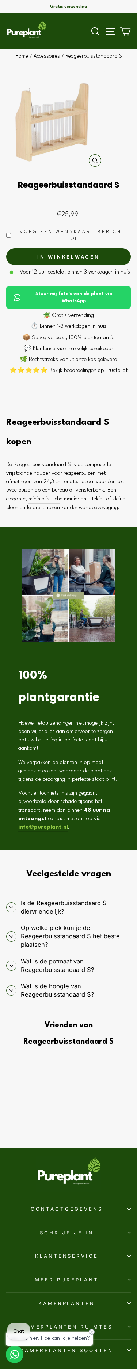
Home (21, 56)
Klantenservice (67, 1256)
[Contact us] (14, 1354)
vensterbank (90, 490)
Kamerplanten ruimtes (67, 1327)
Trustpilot (117, 370)
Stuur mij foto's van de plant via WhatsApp (74, 297)
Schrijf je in (67, 1233)
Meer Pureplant (67, 1280)
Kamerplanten (66, 1303)
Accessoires (47, 56)
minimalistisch (44, 499)
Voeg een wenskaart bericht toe (72, 235)
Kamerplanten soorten (67, 1350)
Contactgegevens (67, 1209)
